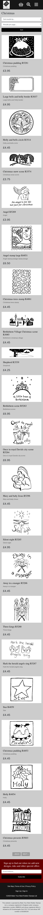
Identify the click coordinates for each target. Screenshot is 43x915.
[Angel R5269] (21, 196)
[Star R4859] (21, 689)
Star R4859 (8, 707)
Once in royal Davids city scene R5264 (18, 451)
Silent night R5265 (12, 539)
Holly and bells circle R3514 (17, 139)
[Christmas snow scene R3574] (21, 160)
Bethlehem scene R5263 (15, 405)
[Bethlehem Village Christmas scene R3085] (21, 319)
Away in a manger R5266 (15, 583)
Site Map (11, 886)
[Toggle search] (28, 4)
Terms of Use (19, 886)
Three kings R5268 (12, 626)
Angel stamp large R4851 (15, 255)
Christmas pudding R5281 (15, 62)
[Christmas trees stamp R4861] (21, 281)
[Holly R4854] (21, 777)
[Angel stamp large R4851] (21, 238)
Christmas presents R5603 (15, 837)
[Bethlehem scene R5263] (21, 388)
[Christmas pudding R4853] (22, 733)
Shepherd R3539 (11, 362)
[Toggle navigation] (36, 4)
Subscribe (21, 877)
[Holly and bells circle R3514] (21, 122)
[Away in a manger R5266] (21, 565)
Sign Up (18, 891)
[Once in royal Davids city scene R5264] (21, 432)
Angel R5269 (9, 211)
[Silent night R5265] (21, 522)
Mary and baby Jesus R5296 (16, 495)
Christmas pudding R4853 (15, 750)
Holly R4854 (9, 794)
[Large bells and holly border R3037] (21, 84)
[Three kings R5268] (21, 609)
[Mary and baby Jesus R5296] (21, 478)
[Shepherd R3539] (21, 353)
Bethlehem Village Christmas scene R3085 (20, 333)
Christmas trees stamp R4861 (17, 299)
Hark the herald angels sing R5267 (19, 663)
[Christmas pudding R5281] (21, 47)
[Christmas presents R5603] (21, 820)
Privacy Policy (31, 886)
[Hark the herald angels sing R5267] (21, 649)
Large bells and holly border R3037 (20, 96)
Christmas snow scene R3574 (17, 171)
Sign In (25, 891)
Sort (21, 30)
